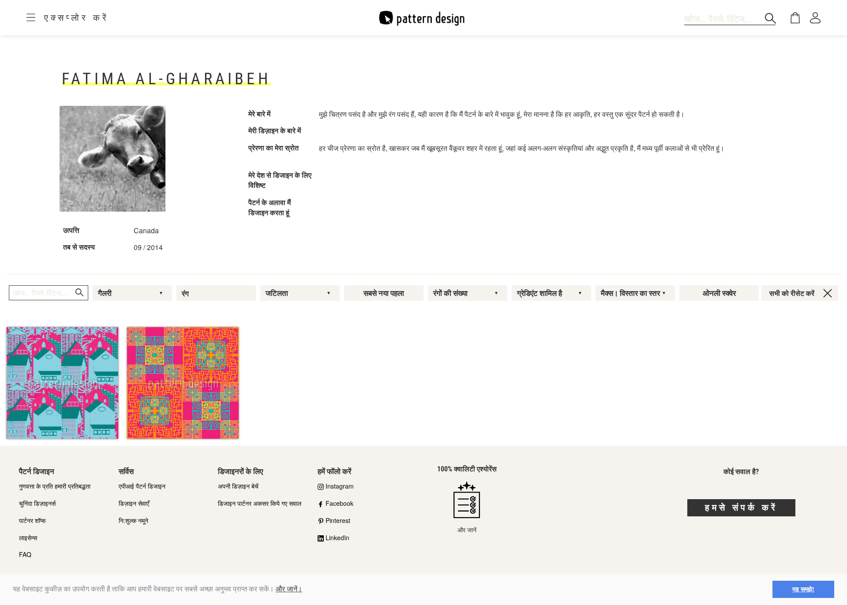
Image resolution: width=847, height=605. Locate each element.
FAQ (25, 554)
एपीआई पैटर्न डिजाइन (142, 486)
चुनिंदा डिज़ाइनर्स (37, 503)
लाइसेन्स (28, 537)
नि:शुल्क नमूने (133, 520)
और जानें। (289, 589)
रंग (185, 293)
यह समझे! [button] (803, 589)
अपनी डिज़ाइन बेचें (238, 486)
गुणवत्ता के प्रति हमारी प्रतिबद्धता (54, 486)
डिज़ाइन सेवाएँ (134, 503)
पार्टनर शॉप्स (32, 520)
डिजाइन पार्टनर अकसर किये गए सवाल (259, 503)
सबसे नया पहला (384, 293)
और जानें (466, 529)
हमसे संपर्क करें (741, 507)
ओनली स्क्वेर (719, 293)
